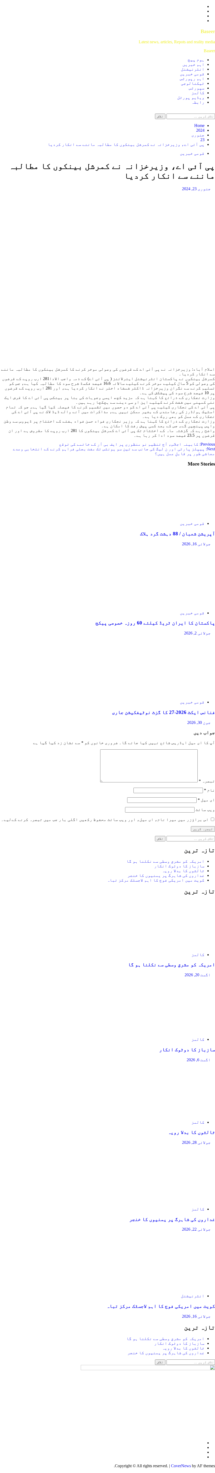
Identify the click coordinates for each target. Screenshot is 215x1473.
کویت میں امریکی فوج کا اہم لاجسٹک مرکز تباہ (156, 880)
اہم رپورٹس (192, 78)
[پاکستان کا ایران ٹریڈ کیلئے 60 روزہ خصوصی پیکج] (175, 604)
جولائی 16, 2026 (196, 544)
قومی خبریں (192, 74)
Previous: (137, 444)
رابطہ (198, 102)
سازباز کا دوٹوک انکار (179, 866)
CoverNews (181, 1466)
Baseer (208, 31)
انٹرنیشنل (193, 69)
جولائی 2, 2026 (197, 633)
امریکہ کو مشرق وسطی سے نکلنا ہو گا (165, 861)
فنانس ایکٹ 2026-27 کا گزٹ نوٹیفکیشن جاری (163, 712)
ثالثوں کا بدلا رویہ (183, 870)
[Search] (213, 111)
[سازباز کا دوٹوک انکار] (175, 1030)
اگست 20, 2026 (198, 975)
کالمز (198, 92)
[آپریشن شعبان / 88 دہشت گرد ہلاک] (175, 514)
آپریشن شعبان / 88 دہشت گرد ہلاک (177, 533)
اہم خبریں (193, 64)
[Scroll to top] (213, 1470)
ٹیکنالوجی (193, 83)
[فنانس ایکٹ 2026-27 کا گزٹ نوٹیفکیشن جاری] (175, 693)
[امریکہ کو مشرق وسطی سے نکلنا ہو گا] (175, 945)
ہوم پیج (196, 59)
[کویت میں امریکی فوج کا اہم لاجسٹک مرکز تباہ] (175, 1287)
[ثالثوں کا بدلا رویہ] (175, 1113)
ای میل (206, 800)
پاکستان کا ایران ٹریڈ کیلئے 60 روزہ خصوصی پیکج (155, 623)
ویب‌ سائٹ (205, 809)
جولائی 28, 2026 (196, 1142)
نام (209, 790)
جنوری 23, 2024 (196, 188)
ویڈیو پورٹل (191, 97)
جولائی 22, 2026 (196, 1229)
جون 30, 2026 (199, 722)
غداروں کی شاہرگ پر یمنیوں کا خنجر (166, 875)
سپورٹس (197, 88)
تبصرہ (207, 781)
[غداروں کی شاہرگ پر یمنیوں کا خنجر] (175, 1200)
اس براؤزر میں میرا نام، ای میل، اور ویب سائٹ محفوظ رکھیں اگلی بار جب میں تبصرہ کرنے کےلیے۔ (105, 819)
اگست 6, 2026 (199, 1060)
